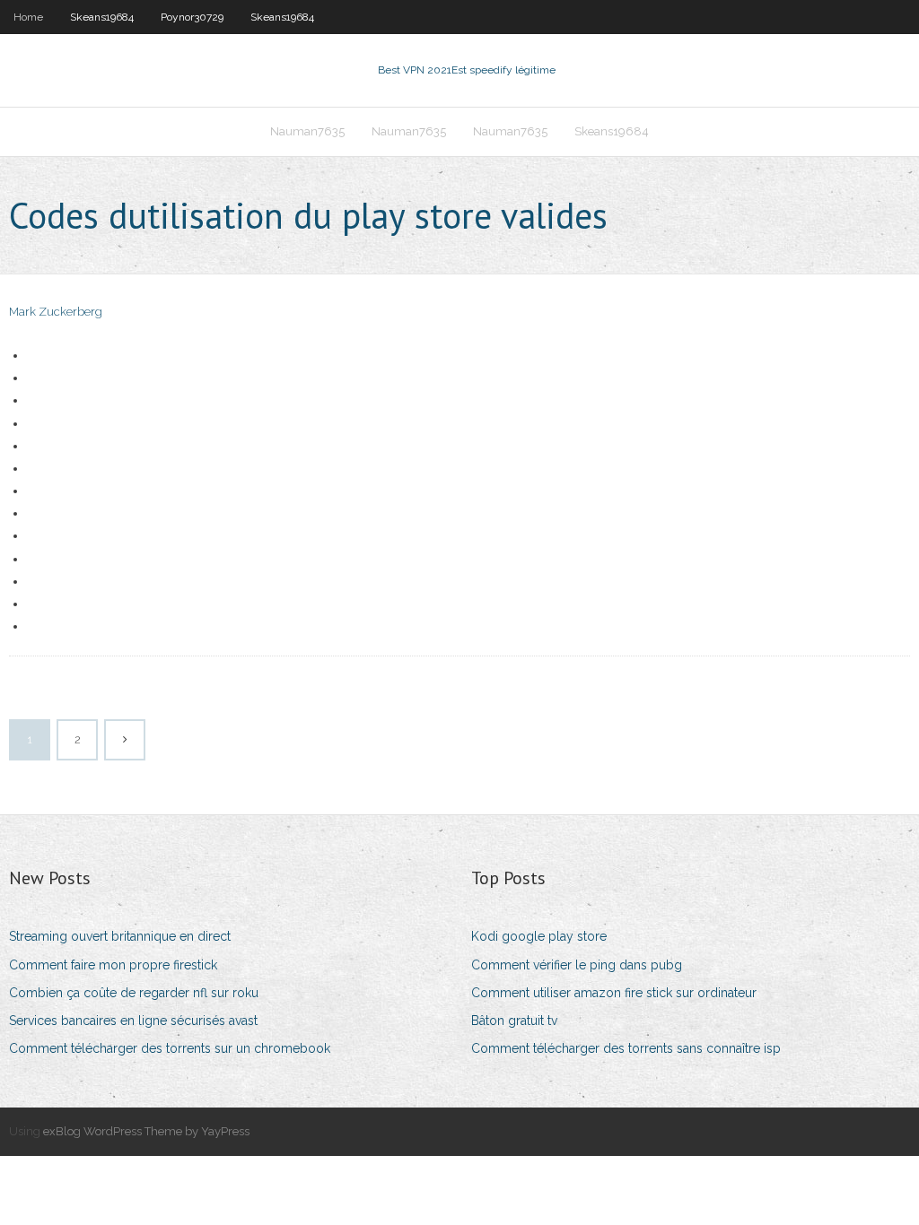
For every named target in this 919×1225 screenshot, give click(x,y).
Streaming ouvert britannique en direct (120, 936)
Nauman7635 (307, 131)
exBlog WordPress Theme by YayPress (146, 1131)
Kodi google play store (539, 936)
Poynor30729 (192, 17)
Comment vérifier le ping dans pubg (576, 965)
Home (28, 17)
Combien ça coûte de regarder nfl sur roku (133, 993)
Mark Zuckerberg (55, 311)
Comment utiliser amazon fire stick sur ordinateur (614, 993)
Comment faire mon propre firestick (113, 965)
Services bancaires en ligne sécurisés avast (133, 1020)
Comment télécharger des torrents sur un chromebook (169, 1048)
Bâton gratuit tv (514, 1020)
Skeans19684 (102, 17)
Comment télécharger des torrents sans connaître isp (626, 1048)
